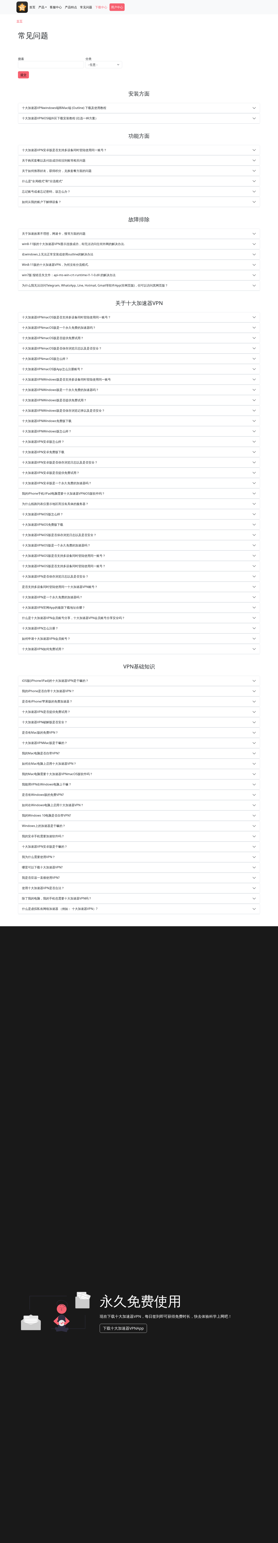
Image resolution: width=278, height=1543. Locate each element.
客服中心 (56, 7)
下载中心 (101, 7)
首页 (32, 7)
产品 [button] (41, 7)
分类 (88, 59)
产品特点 (71, 7)
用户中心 (117, 7)
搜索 (21, 59)
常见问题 (86, 7)
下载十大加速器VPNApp (123, 1328)
